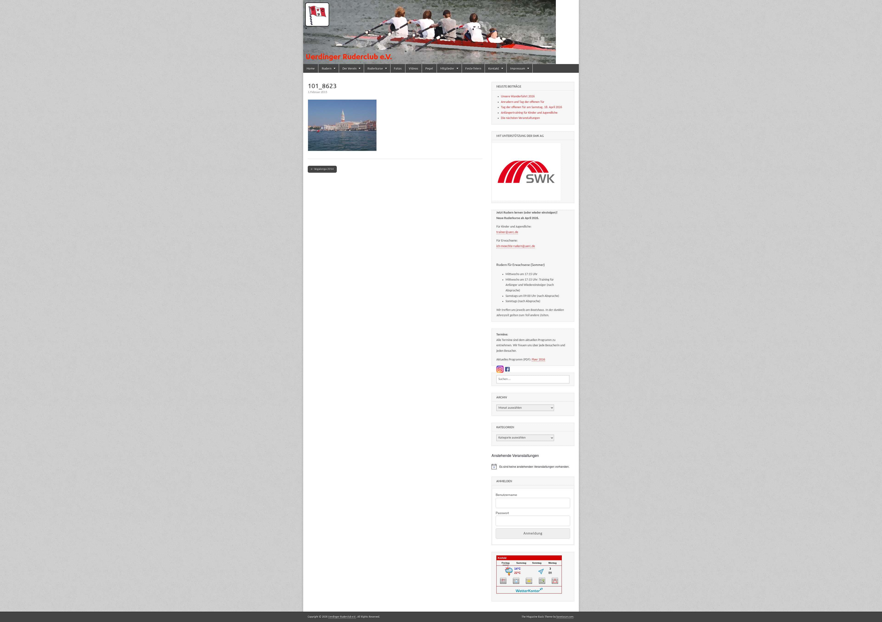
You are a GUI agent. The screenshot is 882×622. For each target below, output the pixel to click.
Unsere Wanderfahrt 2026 (518, 96)
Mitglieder (447, 68)
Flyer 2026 (538, 359)
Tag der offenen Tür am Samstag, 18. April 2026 (531, 107)
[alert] (533, 466)
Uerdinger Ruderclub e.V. (342, 617)
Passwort (502, 513)
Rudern (326, 68)
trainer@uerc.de (507, 232)
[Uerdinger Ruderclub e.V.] (441, 32)
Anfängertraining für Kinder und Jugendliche (529, 113)
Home (311, 68)
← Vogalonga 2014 (322, 169)
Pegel (429, 68)
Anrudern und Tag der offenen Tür (522, 102)
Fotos (398, 68)
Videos (413, 68)
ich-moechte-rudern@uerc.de (515, 246)
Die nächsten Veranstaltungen (520, 118)
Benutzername (506, 495)
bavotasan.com (565, 617)
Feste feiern (473, 68)
